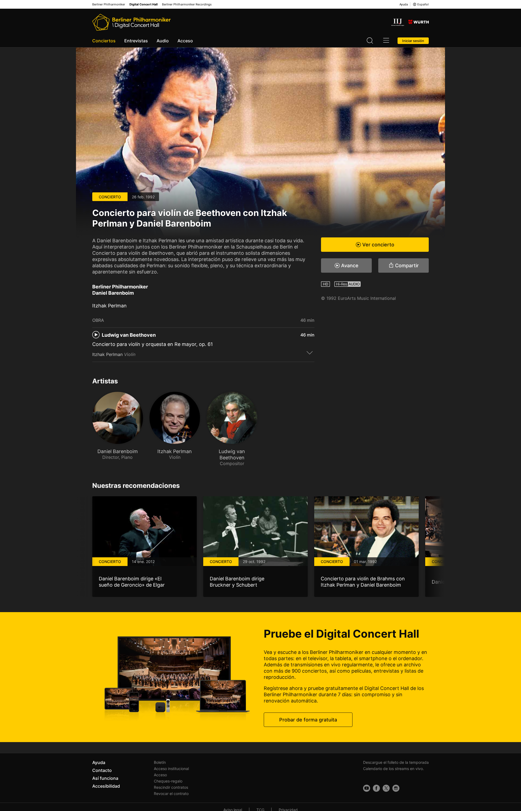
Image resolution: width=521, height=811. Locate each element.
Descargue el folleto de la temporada (396, 762)
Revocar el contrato (171, 793)
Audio (163, 40)
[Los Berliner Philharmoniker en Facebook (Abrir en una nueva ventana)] (376, 788)
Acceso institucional (171, 768)
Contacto (102, 770)
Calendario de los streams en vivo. (393, 768)
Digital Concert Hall (143, 4)
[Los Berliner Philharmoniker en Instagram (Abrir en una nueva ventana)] (395, 788)
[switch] (309, 352)
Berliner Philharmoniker (108, 4)
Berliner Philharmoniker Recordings (187, 4)
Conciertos (104, 40)
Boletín (160, 762)
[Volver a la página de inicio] (131, 22)
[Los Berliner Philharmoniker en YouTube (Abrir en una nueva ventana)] (366, 788)
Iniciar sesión (413, 41)
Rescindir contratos (171, 787)
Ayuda (403, 4)
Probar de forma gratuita (308, 720)
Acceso (185, 40)
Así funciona (105, 778)
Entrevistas (136, 40)
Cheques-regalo (168, 781)
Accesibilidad (106, 786)
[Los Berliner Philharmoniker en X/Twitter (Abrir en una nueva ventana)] (386, 788)
